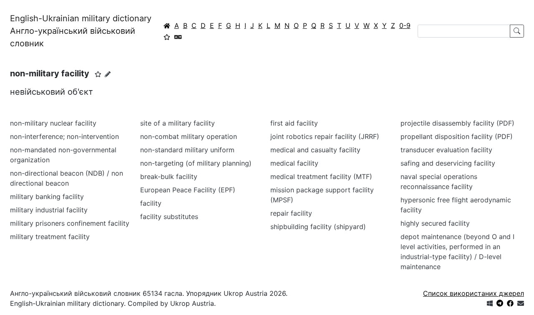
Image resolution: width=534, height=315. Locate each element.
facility (150, 203)
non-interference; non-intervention (64, 136)
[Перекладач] (178, 36)
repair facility (291, 213)
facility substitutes (169, 216)
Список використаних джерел (473, 293)
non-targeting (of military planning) (196, 163)
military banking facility (47, 196)
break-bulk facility (168, 176)
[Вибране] (166, 36)
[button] (98, 74)
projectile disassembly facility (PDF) (457, 123)
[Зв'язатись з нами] (520, 303)
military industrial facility (49, 210)
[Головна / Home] (166, 25)
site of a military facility (177, 123)
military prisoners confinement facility (69, 223)
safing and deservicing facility (447, 163)
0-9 (405, 25)
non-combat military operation (188, 136)
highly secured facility (435, 223)
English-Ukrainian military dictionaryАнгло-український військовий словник (80, 30)
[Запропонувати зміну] (108, 74)
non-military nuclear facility (53, 123)
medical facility (294, 163)
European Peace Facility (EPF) (187, 190)
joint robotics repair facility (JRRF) (324, 136)
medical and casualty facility (315, 150)
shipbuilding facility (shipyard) (318, 226)
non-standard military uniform (187, 150)
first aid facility (294, 123)
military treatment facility (50, 236)
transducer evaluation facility (446, 150)
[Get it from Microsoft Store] (490, 303)
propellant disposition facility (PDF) (456, 136)
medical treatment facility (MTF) (321, 176)
